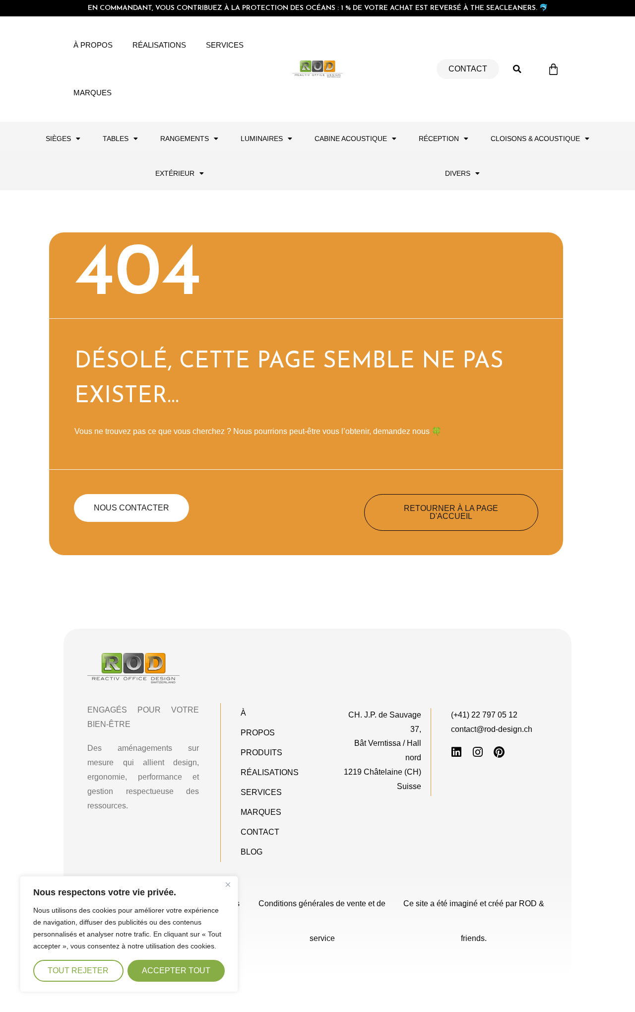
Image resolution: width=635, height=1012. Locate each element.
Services (225, 45)
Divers (457, 173)
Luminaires (262, 139)
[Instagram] (478, 752)
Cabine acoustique (351, 139)
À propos (93, 45)
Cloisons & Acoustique (535, 139)
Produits (261, 752)
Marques (92, 92)
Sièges (58, 139)
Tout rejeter (78, 970)
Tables (115, 139)
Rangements (184, 139)
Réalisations (159, 45)
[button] (517, 69)
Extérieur (174, 173)
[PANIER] (553, 69)
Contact (260, 832)
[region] (129, 934)
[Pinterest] (499, 752)
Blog (251, 852)
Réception (439, 139)
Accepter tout (176, 970)
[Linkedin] (456, 752)
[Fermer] (228, 884)
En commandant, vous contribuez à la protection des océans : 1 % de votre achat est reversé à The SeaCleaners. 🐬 (318, 8)
